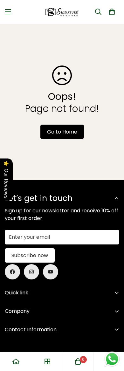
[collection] (47, 361)
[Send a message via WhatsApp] (112, 359)
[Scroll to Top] (112, 337)
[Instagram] (31, 271)
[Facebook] (12, 271)
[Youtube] (50, 271)
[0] (112, 11)
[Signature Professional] (62, 12)
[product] (16, 361)
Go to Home (62, 131)
